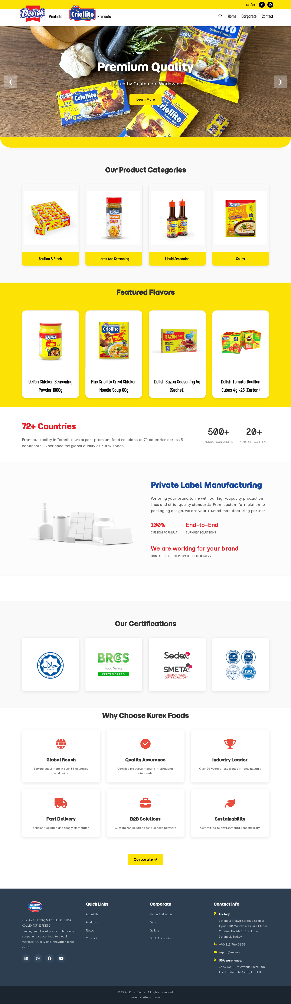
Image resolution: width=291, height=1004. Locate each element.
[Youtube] (61, 958)
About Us (92, 914)
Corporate (249, 16)
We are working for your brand (195, 548)
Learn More (145, 99)
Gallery (154, 930)
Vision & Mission (161, 914)
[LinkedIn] (26, 958)
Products (92, 922)
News (90, 930)
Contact (267, 16)
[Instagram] (38, 958)
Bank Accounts (160, 938)
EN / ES (250, 4)
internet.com (145, 997)
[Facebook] (49, 958)
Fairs (153, 922)
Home (232, 16)
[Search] (220, 16)
